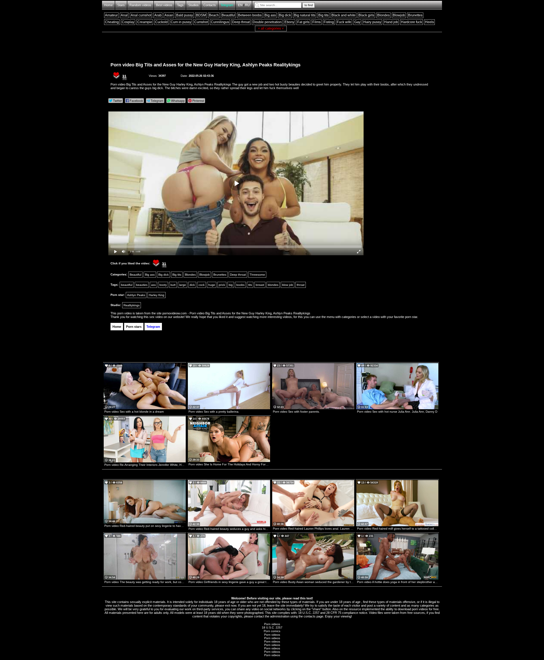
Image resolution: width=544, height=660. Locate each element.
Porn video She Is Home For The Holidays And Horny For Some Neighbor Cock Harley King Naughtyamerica (229, 464)
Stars (121, 5)
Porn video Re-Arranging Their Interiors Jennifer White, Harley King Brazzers (145, 464)
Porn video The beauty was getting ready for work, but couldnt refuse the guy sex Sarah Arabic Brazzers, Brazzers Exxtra (145, 582)
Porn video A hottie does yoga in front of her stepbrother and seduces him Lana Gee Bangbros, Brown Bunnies (397, 582)
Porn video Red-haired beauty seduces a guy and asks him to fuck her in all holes (229, 528)
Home (108, 5)
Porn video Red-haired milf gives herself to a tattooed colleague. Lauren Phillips (397, 528)
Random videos (140, 5)
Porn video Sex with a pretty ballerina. (213, 411)
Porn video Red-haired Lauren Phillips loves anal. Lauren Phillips (313, 528)
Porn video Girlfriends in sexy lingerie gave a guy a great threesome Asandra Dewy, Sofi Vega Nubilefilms (229, 582)
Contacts (209, 5)
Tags (180, 5)
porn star (411, 317)
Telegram (227, 5)
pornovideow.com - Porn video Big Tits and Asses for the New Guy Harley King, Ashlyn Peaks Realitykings (236, 313)
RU (247, 5)
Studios (193, 5)
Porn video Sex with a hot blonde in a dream (134, 411)
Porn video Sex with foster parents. (296, 411)
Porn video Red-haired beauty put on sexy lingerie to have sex (145, 525)
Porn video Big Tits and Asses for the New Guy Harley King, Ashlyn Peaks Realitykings (205, 64)
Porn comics (272, 631)
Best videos (164, 5)
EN (240, 5)
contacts (310, 616)
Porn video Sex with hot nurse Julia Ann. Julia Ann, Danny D (397, 411)
